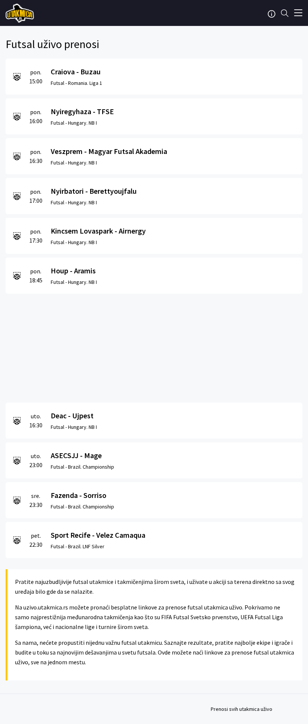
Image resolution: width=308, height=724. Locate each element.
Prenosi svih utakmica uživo (241, 709)
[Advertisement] (154, 346)
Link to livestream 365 (21, 13)
